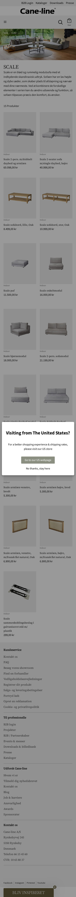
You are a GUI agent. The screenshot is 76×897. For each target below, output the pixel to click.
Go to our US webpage (38, 460)
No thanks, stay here (38, 468)
